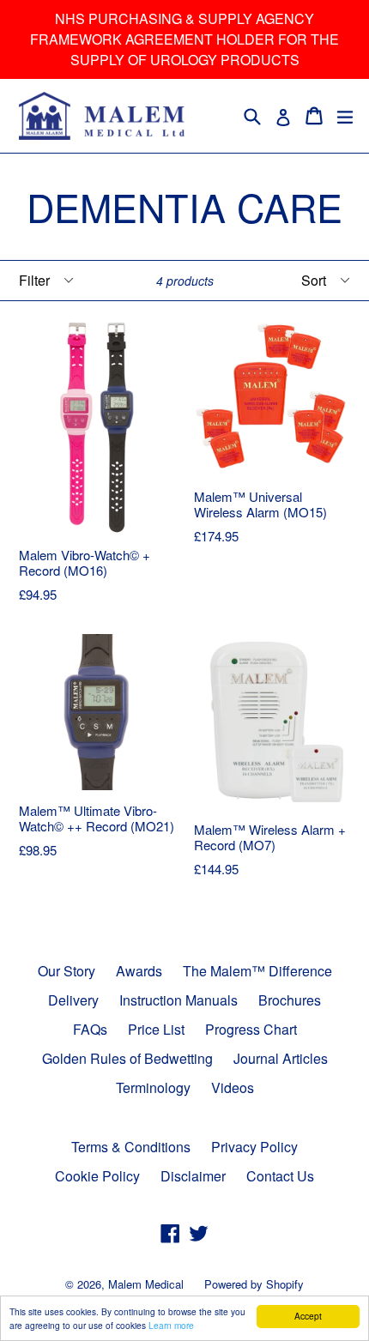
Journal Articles (280, 1058)
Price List (156, 1029)
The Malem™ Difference (257, 971)
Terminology (153, 1087)
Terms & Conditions (131, 1147)
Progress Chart (251, 1029)
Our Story (66, 971)
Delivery (73, 1000)
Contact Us (280, 1176)
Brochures (289, 1000)
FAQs (90, 1029)
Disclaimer (193, 1176)
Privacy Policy (254, 1147)
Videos (232, 1087)
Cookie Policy (97, 1176)
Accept (308, 1315)
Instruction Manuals (178, 1000)
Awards (139, 971)
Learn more (171, 1325)
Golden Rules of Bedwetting (127, 1058)
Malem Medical (146, 1284)
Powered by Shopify (254, 1284)
